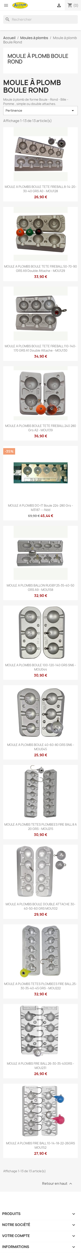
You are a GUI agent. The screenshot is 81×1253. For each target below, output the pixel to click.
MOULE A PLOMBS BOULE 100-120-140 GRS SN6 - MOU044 (40, 667)
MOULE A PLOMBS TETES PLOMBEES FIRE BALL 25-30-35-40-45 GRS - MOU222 (40, 986)
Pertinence (40, 110)
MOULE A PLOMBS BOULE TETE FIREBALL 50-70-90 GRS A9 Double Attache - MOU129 (40, 268)
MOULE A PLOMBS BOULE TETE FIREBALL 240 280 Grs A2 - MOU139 (40, 428)
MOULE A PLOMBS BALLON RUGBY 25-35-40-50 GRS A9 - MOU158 (40, 587)
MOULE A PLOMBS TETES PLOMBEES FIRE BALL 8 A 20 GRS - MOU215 (40, 826)
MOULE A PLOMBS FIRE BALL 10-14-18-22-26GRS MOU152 (40, 1145)
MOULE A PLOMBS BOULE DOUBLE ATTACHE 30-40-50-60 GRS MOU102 (40, 906)
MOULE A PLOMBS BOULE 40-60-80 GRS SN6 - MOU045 (40, 747)
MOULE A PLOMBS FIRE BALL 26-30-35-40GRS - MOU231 (40, 1065)
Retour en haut (57, 1183)
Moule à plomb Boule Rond (38, 58)
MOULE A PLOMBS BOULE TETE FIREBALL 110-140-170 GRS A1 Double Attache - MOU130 (40, 348)
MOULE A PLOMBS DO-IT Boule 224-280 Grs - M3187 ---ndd (40, 507)
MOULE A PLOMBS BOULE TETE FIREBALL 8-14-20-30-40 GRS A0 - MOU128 (40, 189)
